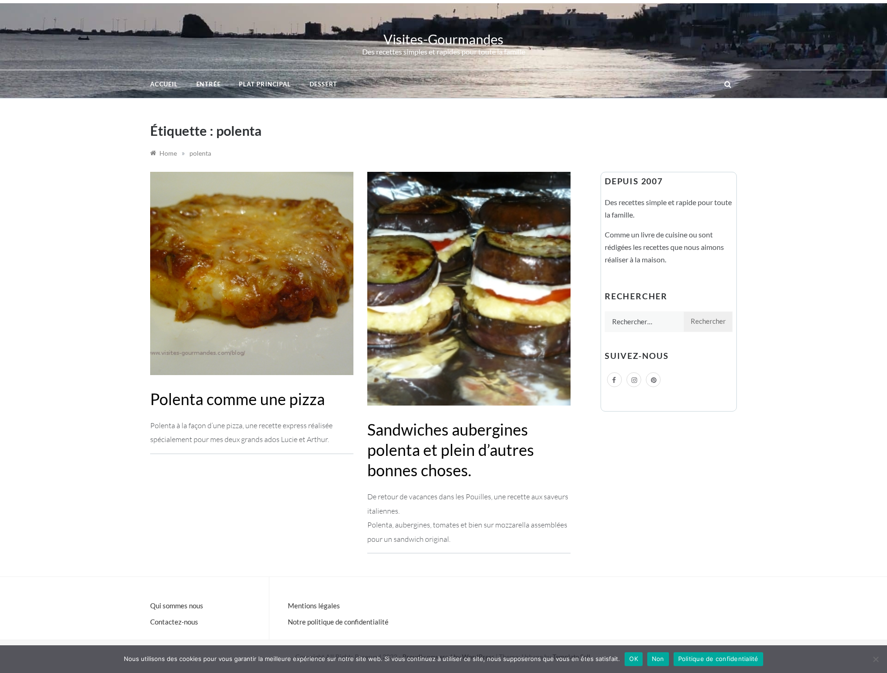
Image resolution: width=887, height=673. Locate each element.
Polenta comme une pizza (237, 398)
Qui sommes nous (176, 605)
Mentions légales (314, 605)
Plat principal (265, 84)
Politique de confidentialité (718, 658)
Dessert (324, 84)
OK (633, 658)
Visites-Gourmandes (443, 39)
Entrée (208, 84)
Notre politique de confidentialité (338, 622)
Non (658, 658)
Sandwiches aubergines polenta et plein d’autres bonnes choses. (450, 449)
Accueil (164, 84)
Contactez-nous (174, 622)
